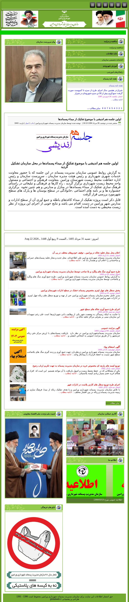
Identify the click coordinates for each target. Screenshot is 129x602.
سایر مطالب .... (93, 108)
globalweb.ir (55, 599)
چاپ (32, 123)
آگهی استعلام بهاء (112, 347)
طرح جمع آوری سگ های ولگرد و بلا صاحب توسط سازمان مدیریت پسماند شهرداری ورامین (78, 271)
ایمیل (27, 123)
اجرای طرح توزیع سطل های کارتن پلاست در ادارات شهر (93, 384)
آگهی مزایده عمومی (110, 328)
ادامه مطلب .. (116, 99)
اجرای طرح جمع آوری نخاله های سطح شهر (100, 309)
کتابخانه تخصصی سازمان (112, 60)
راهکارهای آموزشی (115, 72)
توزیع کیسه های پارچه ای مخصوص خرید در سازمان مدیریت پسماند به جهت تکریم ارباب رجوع (76, 365)
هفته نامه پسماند (115, 85)
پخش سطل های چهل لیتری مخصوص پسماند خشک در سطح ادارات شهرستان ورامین (80, 290)
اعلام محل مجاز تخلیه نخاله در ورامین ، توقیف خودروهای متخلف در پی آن (86, 252)
